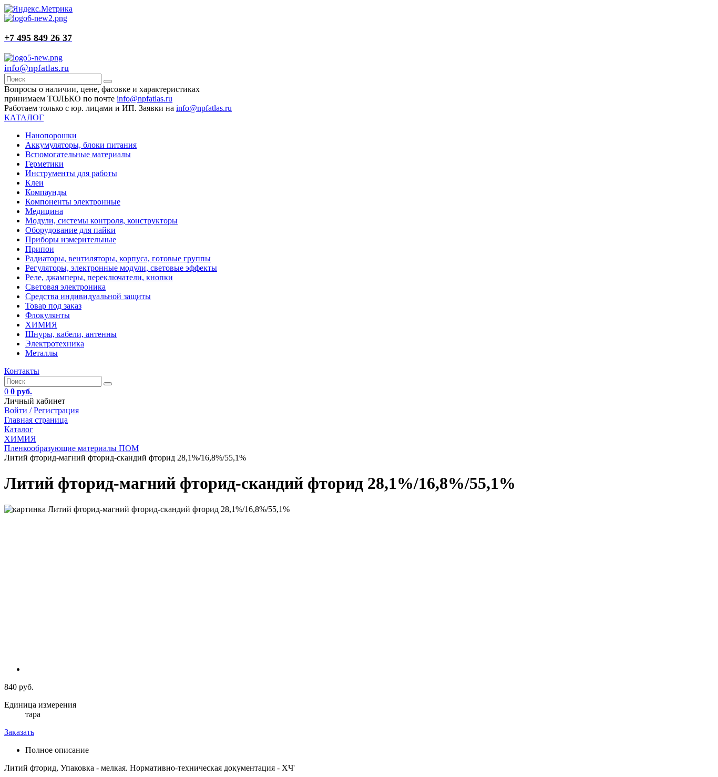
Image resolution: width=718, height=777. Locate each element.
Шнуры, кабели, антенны (71, 334)
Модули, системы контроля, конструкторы (101, 220)
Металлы (41, 353)
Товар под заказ (53, 305)
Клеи (34, 182)
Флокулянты (47, 315)
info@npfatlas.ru (36, 68)
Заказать (19, 732)
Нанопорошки (51, 135)
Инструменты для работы (71, 173)
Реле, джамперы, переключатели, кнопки (99, 277)
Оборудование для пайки (70, 230)
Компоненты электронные (72, 201)
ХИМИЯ (41, 324)
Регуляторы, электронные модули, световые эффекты (121, 267)
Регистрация (56, 410)
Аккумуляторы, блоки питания (81, 144)
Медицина (44, 211)
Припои (39, 248)
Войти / (18, 410)
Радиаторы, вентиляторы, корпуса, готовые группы (118, 258)
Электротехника (54, 343)
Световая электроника (65, 286)
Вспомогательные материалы (78, 154)
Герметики (44, 163)
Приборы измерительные (70, 239)
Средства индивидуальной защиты (88, 296)
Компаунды (46, 192)
